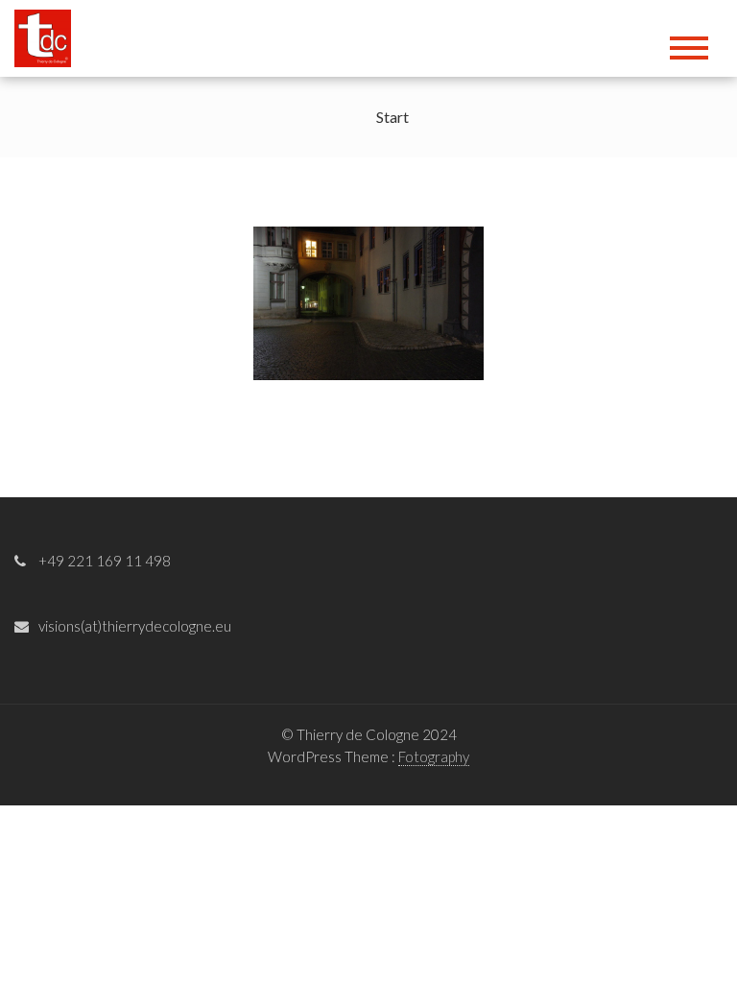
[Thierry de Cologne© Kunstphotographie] (48, 36)
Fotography (433, 756)
